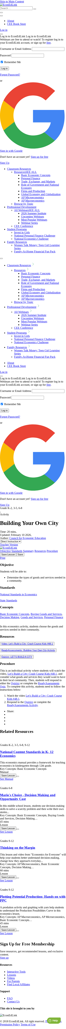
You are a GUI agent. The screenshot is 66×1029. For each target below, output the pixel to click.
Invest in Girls (22, 232)
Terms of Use (28, 1024)
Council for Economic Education (27, 538)
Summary (28, 550)
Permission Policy (10, 1024)
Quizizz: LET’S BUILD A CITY (16, 656)
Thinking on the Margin (17, 847)
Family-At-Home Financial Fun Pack (34, 251)
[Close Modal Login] (1, 34)
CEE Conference (23, 226)
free (48, 42)
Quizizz (15, 683)
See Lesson (6, 831)
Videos (11, 978)
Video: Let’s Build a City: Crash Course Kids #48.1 (27, 643)
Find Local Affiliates (18, 984)
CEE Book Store (16, 23)
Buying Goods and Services (46, 614)
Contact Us (13, 1001)
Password (5, 55)
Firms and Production (33, 191)
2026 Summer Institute (33, 213)
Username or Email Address (15, 48)
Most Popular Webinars (34, 219)
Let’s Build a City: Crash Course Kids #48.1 (32, 673)
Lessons (11, 974)
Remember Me (12, 62)
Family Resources (17, 241)
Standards (16, 550)
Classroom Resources (19, 168)
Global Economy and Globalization (41, 194)
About (10, 20)
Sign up (4, 957)
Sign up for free (39, 156)
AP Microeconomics (32, 197)
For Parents (13, 981)
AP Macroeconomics (32, 200)
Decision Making (9, 617)
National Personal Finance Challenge (34, 235)
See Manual (6, 778)
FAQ (10, 998)
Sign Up (4, 162)
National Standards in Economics (18, 594)
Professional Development (21, 206)
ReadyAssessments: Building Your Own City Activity (28, 650)
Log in (3, 29)
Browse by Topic (23, 203)
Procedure (52, 550)
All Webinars (27, 210)
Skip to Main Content (12, 1)
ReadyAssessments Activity (22, 705)
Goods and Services (32, 617)
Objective (5, 550)
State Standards (8, 600)
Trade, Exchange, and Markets (38, 181)
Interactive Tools (16, 971)
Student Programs (17, 229)
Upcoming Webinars (32, 216)
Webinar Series (29, 222)
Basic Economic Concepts (35, 175)
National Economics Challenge (31, 238)
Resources (25, 172)
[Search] (34, 9)
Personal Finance (30, 178)
